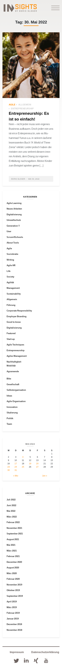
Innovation (12, 406)
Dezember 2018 (14, 624)
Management (13, 287)
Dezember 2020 (14, 561)
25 (23, 466)
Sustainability (14, 293)
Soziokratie (12, 253)
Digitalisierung (14, 214)
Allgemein (24, 104)
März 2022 (12, 516)
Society (10, 276)
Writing (10, 259)
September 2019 (15, 595)
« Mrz (15, 475)
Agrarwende (13, 371)
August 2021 (13, 539)
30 (8, 470)
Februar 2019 (13, 612)
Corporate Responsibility (19, 310)
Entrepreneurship (22, 108)
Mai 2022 (11, 510)
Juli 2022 (11, 499)
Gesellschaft (13, 384)
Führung (11, 305)
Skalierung (12, 412)
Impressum (17, 652)
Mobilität (11, 365)
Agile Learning (14, 203)
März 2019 (12, 607)
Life (8, 271)
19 (30, 463)
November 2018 (14, 629)
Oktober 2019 (13, 590)
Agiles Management (17, 355)
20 (37, 463)
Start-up (11, 339)
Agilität (10, 282)
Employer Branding (16, 316)
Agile (12, 104)
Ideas (9, 395)
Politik (10, 418)
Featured (11, 333)
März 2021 (12, 550)
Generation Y (13, 225)
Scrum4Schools (15, 237)
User (9, 231)
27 (37, 466)
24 (16, 466)
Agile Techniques (15, 344)
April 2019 (12, 601)
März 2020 (12, 573)
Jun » (44, 475)
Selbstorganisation (16, 389)
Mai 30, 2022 (34, 179)
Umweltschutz (14, 220)
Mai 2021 (11, 544)
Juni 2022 (11, 505)
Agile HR (11, 265)
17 (16, 463)
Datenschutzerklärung (45, 652)
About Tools (13, 242)
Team (9, 423)
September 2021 (15, 533)
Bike (9, 378)
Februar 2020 (13, 578)
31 (16, 470)
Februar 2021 (13, 556)
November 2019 (14, 584)
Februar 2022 (13, 522)
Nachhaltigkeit (14, 361)
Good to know (14, 321)
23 (8, 466)
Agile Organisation (16, 401)
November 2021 (14, 527)
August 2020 (13, 567)
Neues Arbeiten (14, 208)
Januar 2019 (13, 618)
